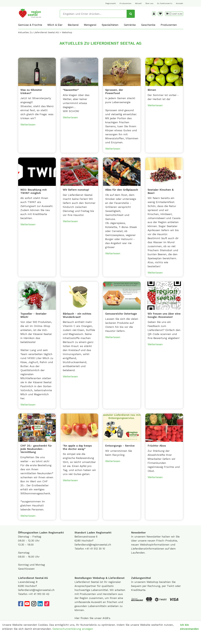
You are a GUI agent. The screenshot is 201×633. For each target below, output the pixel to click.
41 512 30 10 (97, 548)
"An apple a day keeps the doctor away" (77, 447)
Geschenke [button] (148, 24)
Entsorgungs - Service (120, 445)
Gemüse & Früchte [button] (30, 24)
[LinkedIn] (40, 603)
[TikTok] (46, 603)
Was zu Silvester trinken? (31, 91)
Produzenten (125, 3)
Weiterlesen (28, 124)
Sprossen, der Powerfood (114, 91)
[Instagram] (33, 603)
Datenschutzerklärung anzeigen (73, 628)
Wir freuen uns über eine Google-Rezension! (164, 315)
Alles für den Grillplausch (121, 189)
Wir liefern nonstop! (76, 189)
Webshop (99, 577)
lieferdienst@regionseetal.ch (93, 544)
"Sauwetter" (71, 89)
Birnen (152, 89)
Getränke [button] (130, 24)
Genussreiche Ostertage (121, 313)
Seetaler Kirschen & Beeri (161, 191)
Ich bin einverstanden (189, 626)
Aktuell (138, 3)
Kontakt (179, 3)
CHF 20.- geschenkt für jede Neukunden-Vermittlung (36, 449)
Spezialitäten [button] (110, 24)
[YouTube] (27, 603)
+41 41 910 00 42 (38, 594)
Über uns (149, 3)
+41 (87, 548)
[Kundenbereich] (154, 14)
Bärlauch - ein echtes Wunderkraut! (77, 315)
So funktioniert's (164, 3)
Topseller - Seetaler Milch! (33, 315)
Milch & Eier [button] (54, 24)
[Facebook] (20, 603)
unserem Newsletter (148, 536)
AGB (105, 618)
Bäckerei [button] (73, 24)
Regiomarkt (110, 3)
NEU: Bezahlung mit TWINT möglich (33, 191)
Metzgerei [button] (90, 24)
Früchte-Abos (157, 445)
